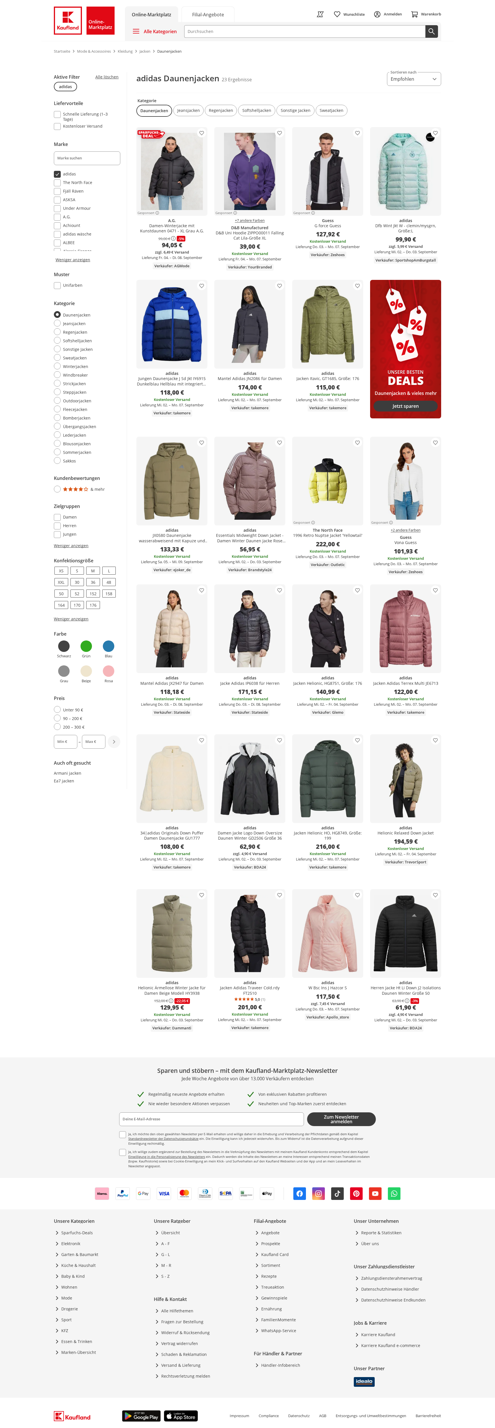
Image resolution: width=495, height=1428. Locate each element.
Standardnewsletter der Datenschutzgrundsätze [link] (163, 1138)
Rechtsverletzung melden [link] (185, 1376)
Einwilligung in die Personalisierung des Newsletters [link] (166, 1156)
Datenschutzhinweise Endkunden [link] (393, 1300)
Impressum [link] (239, 1415)
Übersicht (170, 1232)
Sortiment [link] (270, 1265)
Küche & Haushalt (78, 1265)
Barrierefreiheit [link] (428, 1415)
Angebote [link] (270, 1232)
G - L (165, 1254)
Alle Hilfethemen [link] (177, 1311)
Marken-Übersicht (78, 1352)
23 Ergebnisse (237, 79)
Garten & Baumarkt (79, 1254)
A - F (165, 1243)
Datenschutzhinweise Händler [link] (390, 1289)
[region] (90, 411)
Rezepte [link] (269, 1276)
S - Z (165, 1276)
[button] (154, 111)
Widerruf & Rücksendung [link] (185, 1332)
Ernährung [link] (271, 1309)
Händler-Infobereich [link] (280, 1365)
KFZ (64, 1330)
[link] (208, 14)
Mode (66, 1298)
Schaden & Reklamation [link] (184, 1354)
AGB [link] (322, 1415)
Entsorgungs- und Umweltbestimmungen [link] (371, 1415)
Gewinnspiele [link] (274, 1298)
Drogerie (69, 1309)
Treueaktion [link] (272, 1287)
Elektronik (70, 1243)
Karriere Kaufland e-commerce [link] (390, 1345)
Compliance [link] (269, 1415)
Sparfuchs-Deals (77, 1232)
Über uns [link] (370, 1243)
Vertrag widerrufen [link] (179, 1343)
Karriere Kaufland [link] (378, 1334)
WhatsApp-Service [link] (278, 1330)
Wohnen (69, 1287)
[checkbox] (85, 116)
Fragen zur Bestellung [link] (182, 1321)
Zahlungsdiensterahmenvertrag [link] (391, 1278)
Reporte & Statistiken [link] (381, 1232)
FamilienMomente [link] (278, 1319)
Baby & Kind (73, 1276)
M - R (166, 1265)
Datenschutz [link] (299, 1415)
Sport (66, 1319)
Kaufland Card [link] (275, 1254)
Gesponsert (146, 213)
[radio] (85, 315)
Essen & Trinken (76, 1341)
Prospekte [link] (270, 1243)
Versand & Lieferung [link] (181, 1365)
